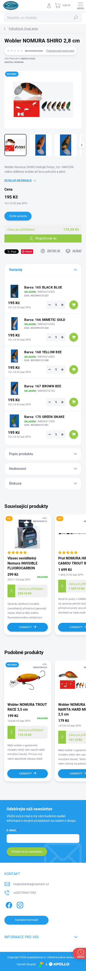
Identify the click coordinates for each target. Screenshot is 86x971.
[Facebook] (8, 904)
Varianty (25, 627)
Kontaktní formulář (26, 919)
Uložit (28, 251)
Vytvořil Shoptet (26, 964)
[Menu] (80, 5)
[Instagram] (19, 904)
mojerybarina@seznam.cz (31, 884)
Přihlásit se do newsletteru (27, 851)
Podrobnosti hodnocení (60, 50)
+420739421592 (24, 892)
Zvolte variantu (18, 216)
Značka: (14, 62)
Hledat (76, 17)
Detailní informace (18, 180)
